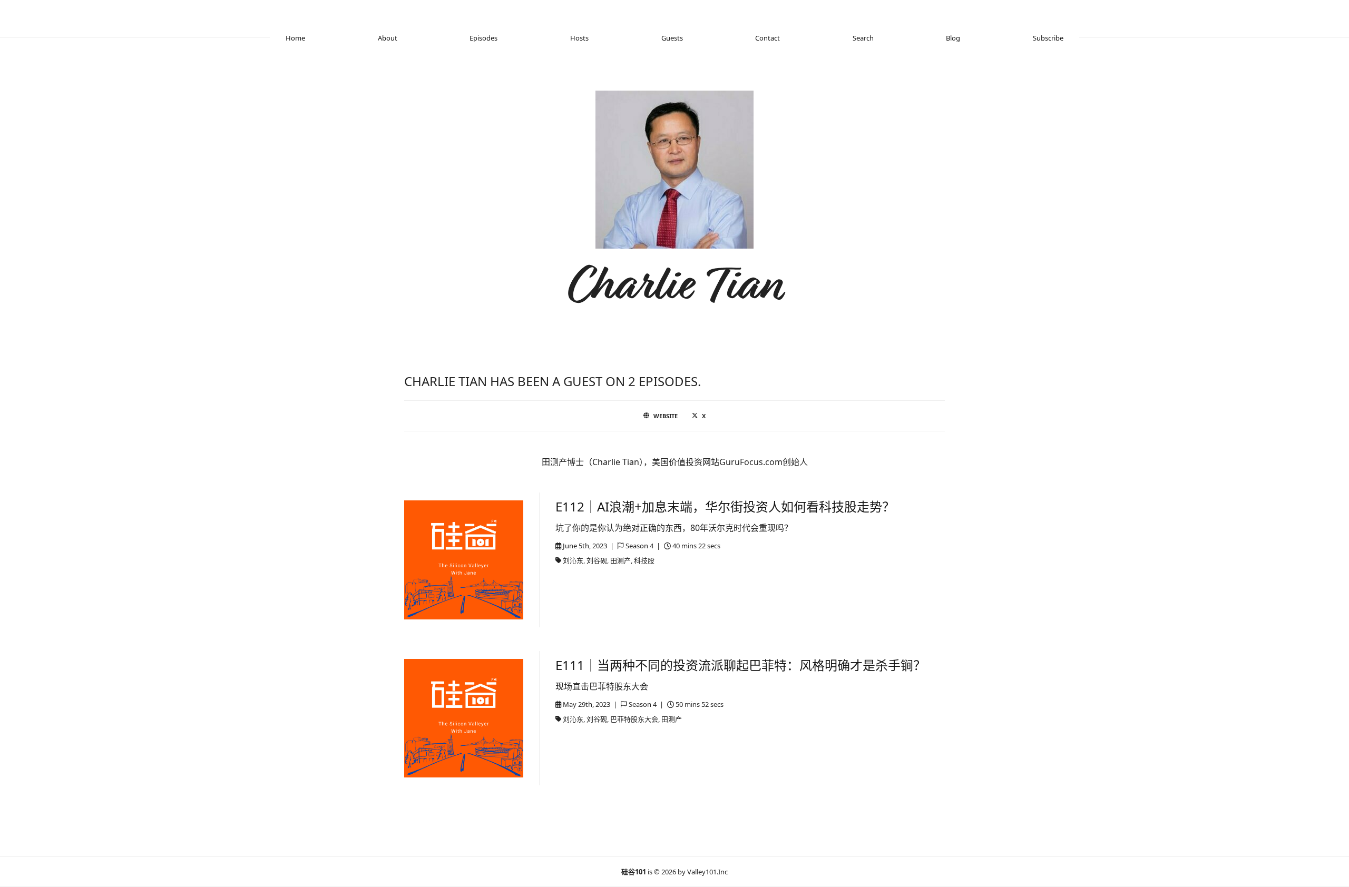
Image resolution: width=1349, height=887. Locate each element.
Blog (953, 38)
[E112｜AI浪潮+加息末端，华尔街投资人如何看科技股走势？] (463, 559)
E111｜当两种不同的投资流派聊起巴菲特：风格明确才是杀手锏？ (740, 665)
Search (863, 38)
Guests (672, 38)
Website (665, 416)
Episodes (483, 38)
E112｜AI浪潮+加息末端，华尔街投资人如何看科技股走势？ (725, 506)
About (387, 38)
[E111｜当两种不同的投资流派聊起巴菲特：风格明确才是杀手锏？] (463, 718)
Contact (767, 38)
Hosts (579, 38)
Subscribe (1048, 38)
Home (295, 38)
